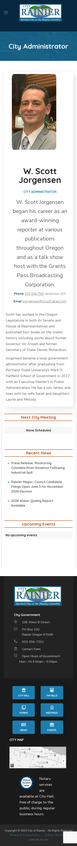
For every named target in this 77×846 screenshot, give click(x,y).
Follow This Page (56, 835)
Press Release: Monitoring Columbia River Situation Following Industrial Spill (38, 467)
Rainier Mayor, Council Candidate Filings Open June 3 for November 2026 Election (37, 486)
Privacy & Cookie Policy (24, 835)
